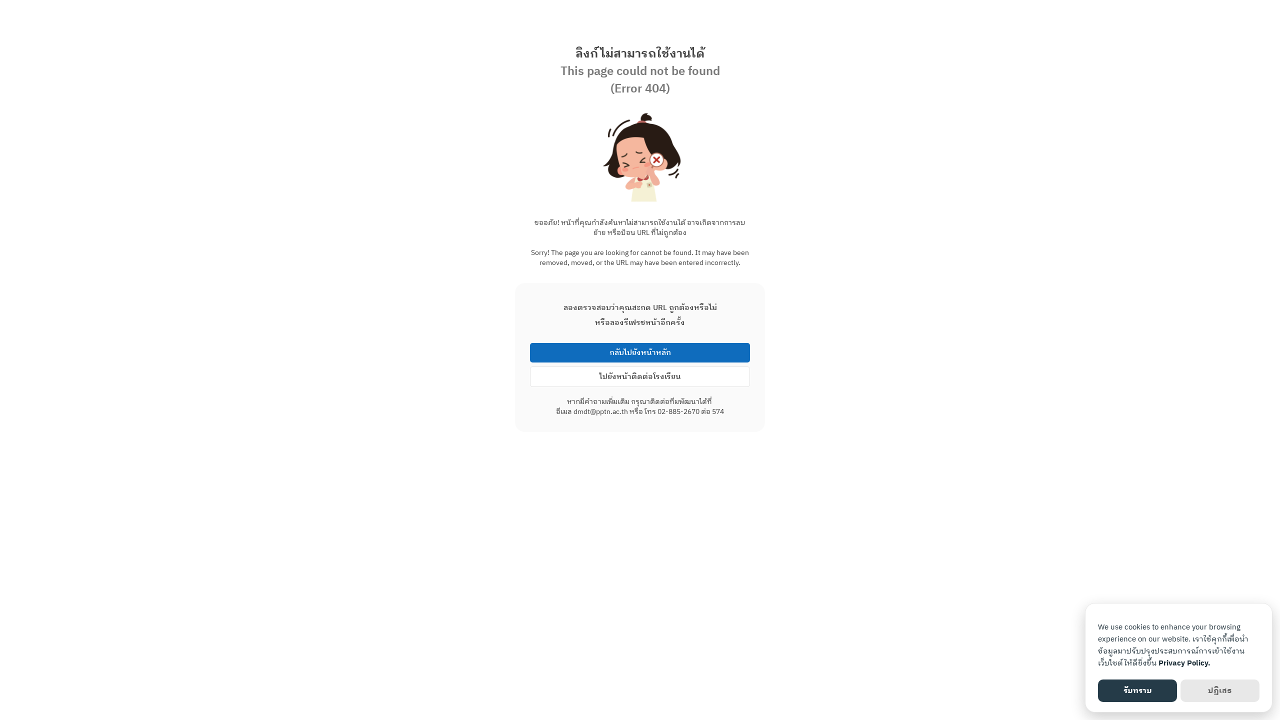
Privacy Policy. (1184, 663)
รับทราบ (1138, 690)
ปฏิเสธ (1220, 690)
